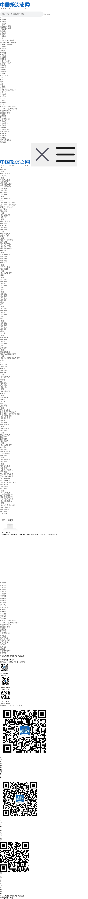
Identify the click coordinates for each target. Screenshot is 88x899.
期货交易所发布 (5, 28)
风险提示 (3, 283)
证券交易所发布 (5, 26)
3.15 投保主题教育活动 (8, 107)
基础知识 (3, 281)
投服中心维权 (5, 61)
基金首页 (3, 294)
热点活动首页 (5, 410)
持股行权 (3, 51)
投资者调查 (4, 123)
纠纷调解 (3, 65)
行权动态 (3, 53)
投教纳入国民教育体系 (8, 90)
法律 (1, 38)
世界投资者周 (5, 113)
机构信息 (3, 133)
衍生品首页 (4, 337)
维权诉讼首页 (5, 234)
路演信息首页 (5, 435)
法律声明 (22, 662)
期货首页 (3, 308)
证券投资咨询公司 (6, 474)
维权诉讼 (3, 59)
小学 (2, 360)
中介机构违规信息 (6, 499)
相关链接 (3, 662)
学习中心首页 (5, 267)
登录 (45, 14)
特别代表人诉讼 (6, 244)
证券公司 (3, 468)
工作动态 (3, 242)
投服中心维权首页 (6, 240)
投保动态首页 (5, 215)
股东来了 (3, 115)
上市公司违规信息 (6, 495)
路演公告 (3, 439)
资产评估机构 (5, 478)
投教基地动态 (5, 509)
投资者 (2, 399)
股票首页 (3, 279)
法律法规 (3, 36)
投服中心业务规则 (6, 44)
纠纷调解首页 (5, 254)
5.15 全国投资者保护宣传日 (9, 109)
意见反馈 (13, 662)
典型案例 (3, 57)
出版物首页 (4, 397)
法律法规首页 (5, 198)
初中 (2, 362)
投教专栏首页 (5, 352)
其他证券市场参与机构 (8, 482)
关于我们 (3, 142)
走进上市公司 (5, 131)
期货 (1, 82)
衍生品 (2, 86)
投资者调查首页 (6, 445)
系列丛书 (3, 402)
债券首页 (3, 323)
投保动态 (3, 49)
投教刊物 (3, 98)
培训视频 (3, 96)
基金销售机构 (5, 486)
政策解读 (3, 34)
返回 (2, 171)
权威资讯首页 (5, 180)
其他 (2, 288)
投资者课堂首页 (6, 273)
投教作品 (3, 94)
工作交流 (3, 46)
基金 (1, 80)
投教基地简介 (5, 507)
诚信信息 (3, 138)
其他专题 (3, 117)
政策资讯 (3, 19)
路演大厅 (3, 437)
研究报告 (3, 102)
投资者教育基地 (5, 140)
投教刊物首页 (5, 391)
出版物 (2, 100)
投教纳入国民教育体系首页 (10, 358)
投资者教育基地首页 (7, 505)
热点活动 (3, 104)
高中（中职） (5, 364)
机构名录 (3, 136)
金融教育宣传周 (5, 111)
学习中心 (3, 73)
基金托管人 (4, 484)
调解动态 (3, 67)
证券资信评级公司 (6, 476)
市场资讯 (3, 32)
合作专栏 (3, 92)
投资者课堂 (4, 75)
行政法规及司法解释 (7, 40)
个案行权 (3, 55)
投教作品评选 (5, 129)
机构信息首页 (5, 460)
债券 (1, 84)
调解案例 (3, 71)
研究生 (2, 368)
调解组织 (3, 69)
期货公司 (3, 472)
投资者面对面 (5, 119)
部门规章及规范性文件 (8, 42)
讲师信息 (3, 370)
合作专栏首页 (5, 377)
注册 (48, 14)
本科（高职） (5, 366)
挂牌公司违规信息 (6, 497)
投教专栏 (3, 88)
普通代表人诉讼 (6, 246)
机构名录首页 (5, 466)
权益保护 (3, 285)
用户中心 (3, 513)
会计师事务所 (5, 480)
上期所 (2, 381)
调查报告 (3, 127)
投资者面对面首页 (6, 428)
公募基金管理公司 (6, 470)
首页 (1, 17)
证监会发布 (4, 24)
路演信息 (3, 121)
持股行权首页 (5, 221)
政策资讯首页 (5, 174)
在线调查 (3, 125)
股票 (1, 78)
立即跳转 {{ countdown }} (48, 535)
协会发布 (3, 30)
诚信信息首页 (5, 493)
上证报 (2, 379)
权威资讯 (3, 22)
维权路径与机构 (5, 63)
